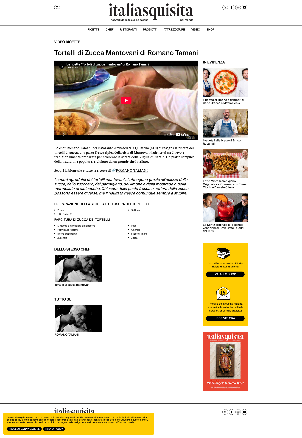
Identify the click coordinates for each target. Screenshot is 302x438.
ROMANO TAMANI (132, 170)
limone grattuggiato (67, 233)
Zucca (60, 210)
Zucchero (62, 237)
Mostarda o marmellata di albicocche (76, 225)
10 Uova (135, 210)
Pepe (133, 225)
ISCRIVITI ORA (225, 318)
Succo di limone (139, 233)
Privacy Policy (54, 429)
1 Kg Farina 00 (64, 214)
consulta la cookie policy (106, 420)
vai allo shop (225, 274)
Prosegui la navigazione (24, 429)
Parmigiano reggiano (67, 229)
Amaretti (135, 229)
